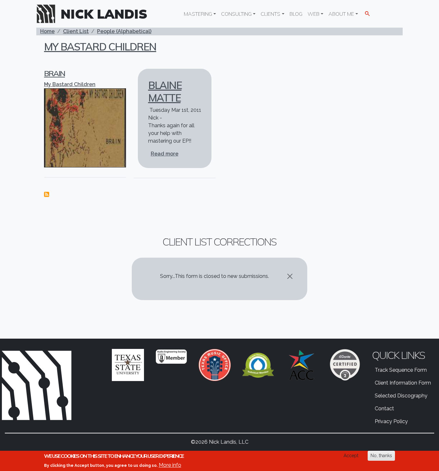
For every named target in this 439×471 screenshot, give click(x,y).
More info (170, 465)
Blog (296, 14)
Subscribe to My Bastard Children (46, 194)
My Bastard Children (100, 46)
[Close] (290, 276)
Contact (384, 408)
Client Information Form (403, 383)
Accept (351, 455)
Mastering (198, 14)
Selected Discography (401, 396)
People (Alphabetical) (124, 31)
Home (47, 31)
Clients (270, 14)
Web (313, 14)
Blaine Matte (165, 91)
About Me (341, 14)
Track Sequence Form (401, 370)
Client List (76, 31)
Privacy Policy (391, 421)
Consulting (236, 14)
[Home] (48, 13)
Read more (164, 154)
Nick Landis (104, 14)
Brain (54, 73)
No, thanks (381, 455)
